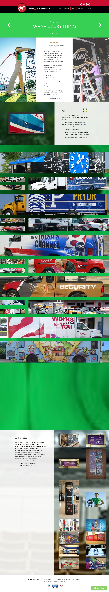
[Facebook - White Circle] (81, 4)
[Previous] (9, 25)
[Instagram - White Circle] (87, 4)
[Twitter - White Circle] (89, 4)
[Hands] (52, 33)
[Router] (56, 33)
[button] (66, 8)
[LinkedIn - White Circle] (84, 4)
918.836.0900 (78, 579)
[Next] (100, 25)
